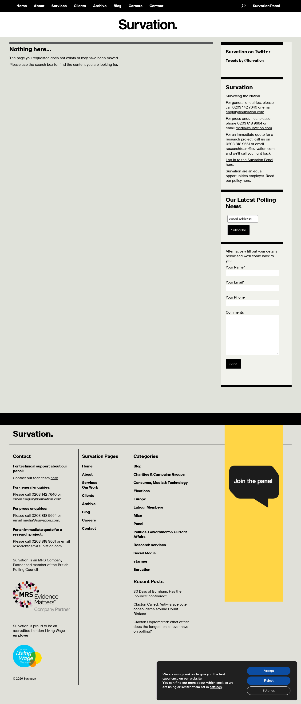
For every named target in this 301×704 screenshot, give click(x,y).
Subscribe (238, 230)
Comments (235, 312)
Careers (136, 6)
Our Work (90, 487)
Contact (156, 6)
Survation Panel (266, 6)
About (39, 6)
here (246, 180)
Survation (142, 569)
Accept (269, 671)
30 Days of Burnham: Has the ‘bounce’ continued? (158, 594)
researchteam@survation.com (250, 148)
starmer (140, 561)
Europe (140, 499)
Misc (138, 515)
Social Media (145, 553)
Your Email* (235, 282)
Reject (268, 680)
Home (21, 6)
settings (216, 687)
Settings (268, 690)
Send (233, 364)
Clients (80, 6)
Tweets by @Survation (245, 60)
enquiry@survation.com (245, 112)
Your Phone (235, 297)
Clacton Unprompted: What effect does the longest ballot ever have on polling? (161, 627)
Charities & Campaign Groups (159, 474)
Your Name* (235, 267)
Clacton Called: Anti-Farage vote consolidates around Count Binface (160, 609)
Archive (100, 6)
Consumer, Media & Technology (161, 482)
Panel (138, 523)
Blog (118, 6)
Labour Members (148, 507)
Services (59, 6)
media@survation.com (254, 128)
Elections (142, 491)
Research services (150, 545)
